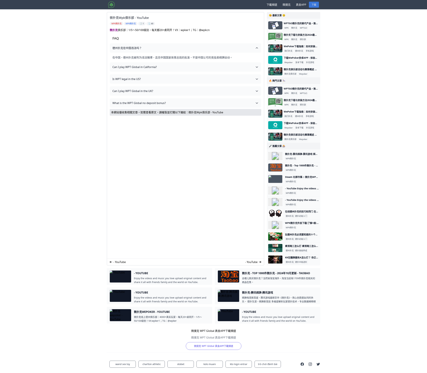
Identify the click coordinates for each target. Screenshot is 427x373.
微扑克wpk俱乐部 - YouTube (205, 112)
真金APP (301, 4)
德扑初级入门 (301, 216)
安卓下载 (299, 62)
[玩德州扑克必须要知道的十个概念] (275, 236)
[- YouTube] (275, 190)
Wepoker (288, 62)
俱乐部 (303, 39)
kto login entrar (238, 364)
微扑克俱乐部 (290, 74)
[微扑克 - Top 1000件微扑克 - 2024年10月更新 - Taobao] (275, 168)
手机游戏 (310, 51)
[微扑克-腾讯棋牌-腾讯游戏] (275, 156)
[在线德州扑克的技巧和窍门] (275, 214)
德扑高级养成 (301, 250)
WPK (286, 28)
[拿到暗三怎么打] (275, 248)
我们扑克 (288, 51)
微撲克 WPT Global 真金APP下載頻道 (213, 346)
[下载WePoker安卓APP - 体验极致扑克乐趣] (275, 60)
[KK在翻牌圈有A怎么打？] (275, 260)
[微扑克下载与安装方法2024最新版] (275, 37)
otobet (180, 364)
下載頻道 (272, 4)
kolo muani (209, 364)
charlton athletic (151, 364)
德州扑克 (299, 51)
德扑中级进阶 (301, 262)
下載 (314, 4)
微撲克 (287, 4)
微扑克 (114, 30)
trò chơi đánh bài (267, 364)
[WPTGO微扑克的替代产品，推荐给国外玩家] (275, 25)
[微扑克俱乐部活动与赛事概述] (275, 71)
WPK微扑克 (291, 158)
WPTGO (303, 28)
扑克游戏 (310, 62)
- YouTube (119, 262)
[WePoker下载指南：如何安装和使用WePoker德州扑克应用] (275, 48)
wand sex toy (122, 364)
